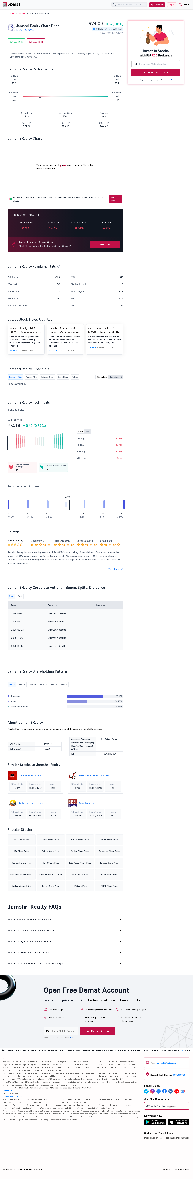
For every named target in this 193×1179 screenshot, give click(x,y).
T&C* (72, 1037)
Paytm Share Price (50, 886)
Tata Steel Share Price (109, 851)
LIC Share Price (80, 886)
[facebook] (164, 1091)
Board (11, 596)
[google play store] (155, 1123)
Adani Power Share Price (50, 874)
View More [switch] (114, 568)
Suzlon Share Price (80, 851)
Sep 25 (43, 684)
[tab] (65, 919)
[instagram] (152, 1091)
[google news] (182, 1091)
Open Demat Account (97, 1031)
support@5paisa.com (166, 1063)
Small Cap (29, 30)
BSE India (13, 350)
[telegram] (146, 1091)
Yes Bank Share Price (22, 862)
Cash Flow (63, 377)
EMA (80, 431)
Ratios (75, 377)
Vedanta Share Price (21, 886)
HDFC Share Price (50, 862)
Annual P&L (31, 377)
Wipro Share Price (50, 851)
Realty (19, 30)
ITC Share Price (21, 851)
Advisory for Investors (14, 1096)
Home (11, 13)
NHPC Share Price (79, 874)
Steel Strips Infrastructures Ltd (96, 775)
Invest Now (105, 244)
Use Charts (114, 199)
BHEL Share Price (109, 886)
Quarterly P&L (15, 377)
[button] (184, 4)
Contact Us (7, 1091)
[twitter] (158, 1091)
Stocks (22, 13)
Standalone (102, 377)
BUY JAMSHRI (16, 41)
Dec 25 (32, 684)
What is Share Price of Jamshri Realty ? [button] (29, 919)
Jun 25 (54, 684)
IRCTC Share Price (109, 839)
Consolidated (115, 377)
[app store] (178, 1123)
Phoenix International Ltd (32, 775)
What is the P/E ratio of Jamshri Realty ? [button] (30, 941)
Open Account (157, 4)
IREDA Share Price (80, 839)
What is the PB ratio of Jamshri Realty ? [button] (30, 952)
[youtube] (176, 1091)
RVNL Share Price (109, 874)
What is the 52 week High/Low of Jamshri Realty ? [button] (35, 963)
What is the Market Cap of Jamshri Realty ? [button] (32, 930)
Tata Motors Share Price (21, 874)
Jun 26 (12, 684)
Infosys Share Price (109, 862)
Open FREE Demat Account (156, 72)
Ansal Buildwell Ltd (89, 802)
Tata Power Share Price (80, 862)
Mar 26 (22, 684)
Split (20, 596)
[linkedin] (170, 1091)
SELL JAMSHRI (36, 41)
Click (182, 1050)
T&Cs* (169, 80)
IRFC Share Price (51, 839)
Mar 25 (64, 684)
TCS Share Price (21, 839)
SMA (87, 431)
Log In (171, 4)
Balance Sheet (47, 377)
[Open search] (114, 5)
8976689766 (179, 1075)
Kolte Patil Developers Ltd (33, 802)
